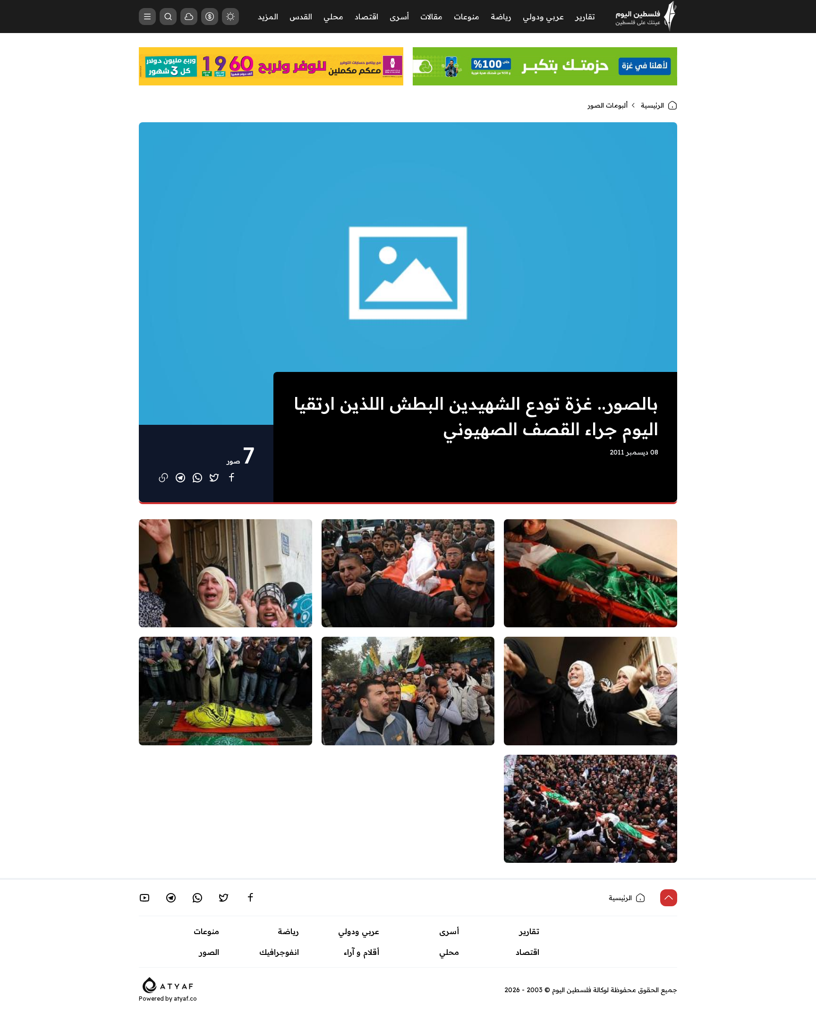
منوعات (466, 16)
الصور (209, 952)
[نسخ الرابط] (163, 477)
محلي (333, 16)
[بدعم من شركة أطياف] (168, 984)
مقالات (431, 16)
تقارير (585, 16)
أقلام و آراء (361, 952)
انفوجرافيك (279, 952)
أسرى (399, 16)
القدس (300, 16)
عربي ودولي (543, 16)
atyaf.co (185, 998)
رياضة (501, 16)
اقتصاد (366, 16)
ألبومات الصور (607, 105)
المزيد (268, 16)
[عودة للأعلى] (668, 897)
